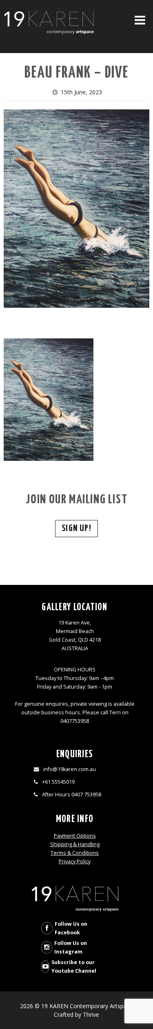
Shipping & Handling (75, 844)
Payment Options (75, 835)
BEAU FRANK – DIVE (76, 73)
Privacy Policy (75, 861)
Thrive (91, 1014)
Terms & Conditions (75, 852)
